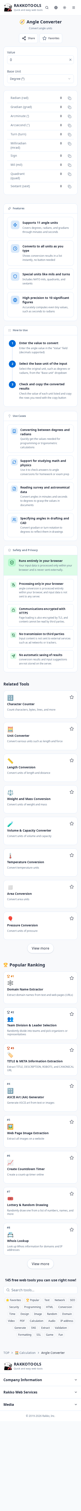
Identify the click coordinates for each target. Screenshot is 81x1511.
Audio (51, 1321)
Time (12, 1314)
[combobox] (40, 78)
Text (46, 1300)
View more (40, 948)
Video (11, 1321)
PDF (22, 1321)
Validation (61, 1328)
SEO (72, 1300)
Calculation (36, 1321)
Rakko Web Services (20, 1392)
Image (38, 1314)
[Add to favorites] (72, 697)
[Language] (55, 7)
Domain (67, 1314)
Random (52, 1314)
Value (11, 52)
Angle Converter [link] (53, 1353)
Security (14, 1307)
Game (49, 1335)
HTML (49, 1307)
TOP (6, 1353)
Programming (32, 1307)
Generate (20, 1328)
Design (25, 1314)
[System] (64, 7)
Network (60, 1300)
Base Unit (14, 71)
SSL (39, 1335)
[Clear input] (70, 59)
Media (8, 1404)
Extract (45, 1328)
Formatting (24, 1335)
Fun (61, 1335)
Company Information (22, 1379)
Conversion (65, 1307)
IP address (66, 1321)
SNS (33, 1328)
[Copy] (69, 98)
